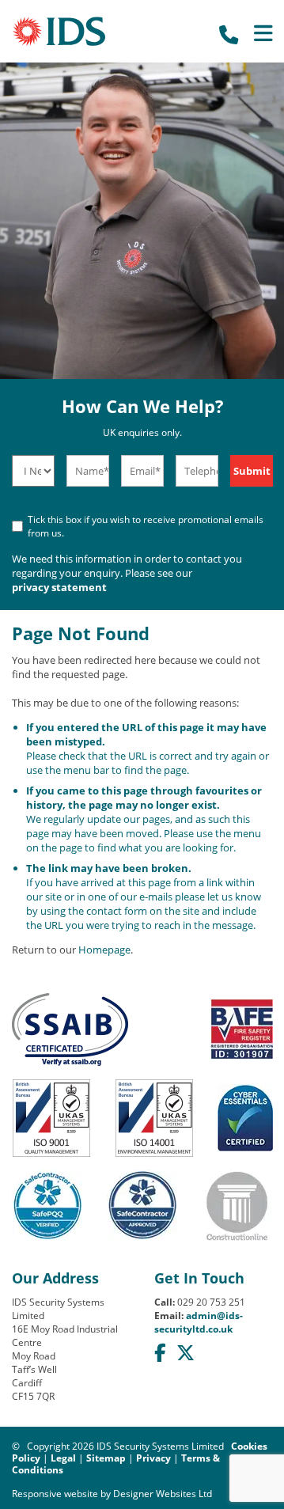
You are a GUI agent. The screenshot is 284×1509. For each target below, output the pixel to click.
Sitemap (106, 1458)
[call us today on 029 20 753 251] (227, 33)
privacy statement (59, 587)
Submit (252, 471)
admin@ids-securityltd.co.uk (198, 1322)
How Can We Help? (143, 417)
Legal (63, 1458)
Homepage (104, 949)
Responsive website (55, 1494)
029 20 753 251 (211, 1302)
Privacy (153, 1458)
